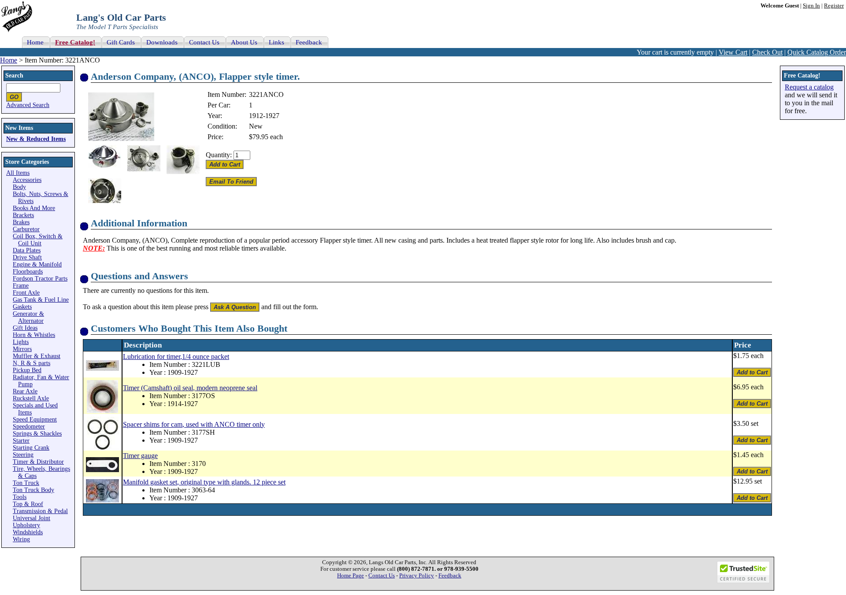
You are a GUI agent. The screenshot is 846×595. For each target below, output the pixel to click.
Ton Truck (26, 483)
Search (14, 75)
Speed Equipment (35, 419)
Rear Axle (25, 391)
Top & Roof (28, 504)
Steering (23, 454)
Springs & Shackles (37, 433)
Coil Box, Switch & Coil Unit (38, 240)
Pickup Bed (27, 370)
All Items (18, 173)
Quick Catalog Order (816, 52)
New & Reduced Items (36, 139)
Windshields (28, 532)
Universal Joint (31, 518)
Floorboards (28, 271)
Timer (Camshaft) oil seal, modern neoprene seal (190, 388)
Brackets (23, 215)
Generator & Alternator (28, 317)
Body (19, 187)
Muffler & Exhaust (36, 356)
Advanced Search (27, 105)
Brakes (21, 222)
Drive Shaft (27, 257)
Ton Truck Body (33, 490)
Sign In (811, 6)
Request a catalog (809, 87)
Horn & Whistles (34, 335)
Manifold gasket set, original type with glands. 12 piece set (204, 482)
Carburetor (26, 229)
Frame (21, 285)
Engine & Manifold (37, 264)
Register (834, 6)
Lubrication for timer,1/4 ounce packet (176, 356)
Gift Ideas (25, 328)
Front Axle (26, 292)
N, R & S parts (31, 363)
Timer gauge (140, 455)
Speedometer (29, 426)
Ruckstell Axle (31, 398)
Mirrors (22, 349)
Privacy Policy (416, 576)
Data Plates (27, 250)
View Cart (733, 52)
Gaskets (22, 306)
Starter (21, 440)
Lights (21, 342)
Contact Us (381, 576)
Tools (19, 497)
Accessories (27, 180)
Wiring (21, 539)
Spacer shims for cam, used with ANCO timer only (194, 424)
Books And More (34, 208)
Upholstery (26, 525)
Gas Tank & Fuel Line (41, 299)
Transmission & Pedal (40, 511)
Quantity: (219, 155)
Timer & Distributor (38, 461)
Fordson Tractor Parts (40, 278)
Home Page (350, 576)
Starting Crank (31, 447)
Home (8, 60)
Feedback (449, 576)
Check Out (767, 52)
